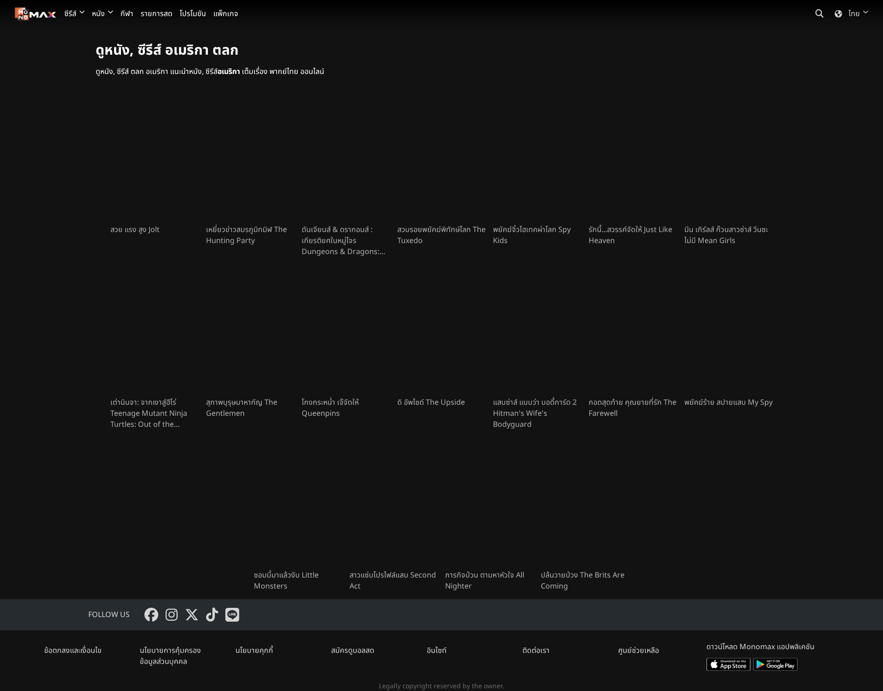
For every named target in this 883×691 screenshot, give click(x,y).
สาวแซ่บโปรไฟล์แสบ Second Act (393, 581)
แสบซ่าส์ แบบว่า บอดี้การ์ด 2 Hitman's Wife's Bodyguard (535, 413)
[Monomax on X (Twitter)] (192, 614)
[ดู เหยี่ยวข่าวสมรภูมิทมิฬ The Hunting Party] (250, 158)
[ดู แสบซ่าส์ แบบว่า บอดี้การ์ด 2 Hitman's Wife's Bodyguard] (537, 331)
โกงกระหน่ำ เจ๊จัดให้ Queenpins (330, 408)
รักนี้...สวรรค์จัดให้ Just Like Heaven (630, 235)
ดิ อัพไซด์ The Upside (431, 402)
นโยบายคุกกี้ (254, 650)
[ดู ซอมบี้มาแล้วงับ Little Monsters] (298, 503)
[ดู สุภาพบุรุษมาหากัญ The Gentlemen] (250, 331)
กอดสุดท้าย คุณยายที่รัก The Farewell (633, 408)
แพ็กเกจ (225, 13)
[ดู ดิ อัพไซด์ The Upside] (441, 331)
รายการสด (156, 13)
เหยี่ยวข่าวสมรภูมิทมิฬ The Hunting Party (246, 235)
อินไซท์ (437, 650)
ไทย (854, 13)
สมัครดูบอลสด (352, 650)
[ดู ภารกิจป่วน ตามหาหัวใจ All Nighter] (489, 503)
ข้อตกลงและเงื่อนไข (73, 650)
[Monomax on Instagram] (172, 614)
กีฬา (126, 13)
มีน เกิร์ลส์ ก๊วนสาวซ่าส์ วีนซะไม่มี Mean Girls (726, 235)
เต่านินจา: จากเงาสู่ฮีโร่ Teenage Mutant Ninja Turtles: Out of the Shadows (148, 413)
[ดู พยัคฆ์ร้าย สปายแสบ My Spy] (728, 331)
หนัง (98, 13)
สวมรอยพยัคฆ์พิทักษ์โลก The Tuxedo (441, 235)
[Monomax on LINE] (232, 614)
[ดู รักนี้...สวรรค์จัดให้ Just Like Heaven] (633, 158)
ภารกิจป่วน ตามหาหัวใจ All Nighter (484, 581)
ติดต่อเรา (536, 650)
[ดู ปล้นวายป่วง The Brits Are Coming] (585, 503)
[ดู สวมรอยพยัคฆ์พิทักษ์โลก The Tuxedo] (441, 158)
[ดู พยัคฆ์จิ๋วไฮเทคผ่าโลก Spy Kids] (537, 158)
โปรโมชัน (193, 13)
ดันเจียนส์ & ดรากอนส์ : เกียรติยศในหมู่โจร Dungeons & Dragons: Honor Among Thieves (340, 240)
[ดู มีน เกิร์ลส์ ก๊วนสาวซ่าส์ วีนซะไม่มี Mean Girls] (728, 158)
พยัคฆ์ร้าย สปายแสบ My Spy (728, 402)
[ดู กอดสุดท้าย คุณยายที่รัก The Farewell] (633, 331)
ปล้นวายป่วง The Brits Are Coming (583, 581)
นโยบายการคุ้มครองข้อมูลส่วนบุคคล (170, 656)
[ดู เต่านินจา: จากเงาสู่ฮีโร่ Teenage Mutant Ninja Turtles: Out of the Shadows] (154, 331)
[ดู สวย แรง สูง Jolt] (154, 158)
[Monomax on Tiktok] (212, 614)
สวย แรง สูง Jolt (135, 229)
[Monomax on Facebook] (151, 614)
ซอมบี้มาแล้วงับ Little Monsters (286, 581)
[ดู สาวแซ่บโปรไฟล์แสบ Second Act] (394, 503)
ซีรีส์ (70, 13)
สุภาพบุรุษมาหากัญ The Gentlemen (241, 408)
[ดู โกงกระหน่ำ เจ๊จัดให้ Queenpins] (346, 331)
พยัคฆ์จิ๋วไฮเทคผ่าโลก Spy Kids (532, 235)
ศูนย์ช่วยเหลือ (638, 650)
